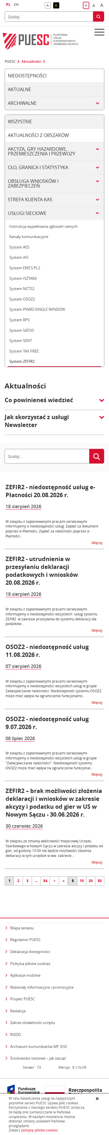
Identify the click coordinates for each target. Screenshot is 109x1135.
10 (82, 880)
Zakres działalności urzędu (32, 1022)
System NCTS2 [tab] (21, 288)
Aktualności (31, 61)
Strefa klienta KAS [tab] (30, 199)
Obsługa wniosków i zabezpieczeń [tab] (33, 183)
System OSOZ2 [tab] (22, 299)
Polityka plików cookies (30, 963)
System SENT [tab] (20, 340)
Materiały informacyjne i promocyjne (42, 987)
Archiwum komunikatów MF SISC (38, 1046)
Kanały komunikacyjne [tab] (28, 236)
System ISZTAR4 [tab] (23, 278)
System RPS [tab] (19, 319)
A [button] (49, 5)
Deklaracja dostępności (30, 951)
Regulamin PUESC (25, 939)
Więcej (97, 542)
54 (45, 880)
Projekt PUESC (22, 999)
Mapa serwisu (22, 928)
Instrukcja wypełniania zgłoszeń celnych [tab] (43, 226)
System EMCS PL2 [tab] (24, 267)
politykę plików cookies (39, 1130)
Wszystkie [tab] (20, 121)
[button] (54, 403)
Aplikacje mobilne (25, 975)
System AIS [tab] (18, 257)
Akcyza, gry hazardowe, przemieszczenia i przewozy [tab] (41, 151)
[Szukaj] (98, 16)
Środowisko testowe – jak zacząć (38, 1058)
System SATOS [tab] (21, 330)
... (36, 880)
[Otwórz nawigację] (99, 32)
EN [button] (16, 4)
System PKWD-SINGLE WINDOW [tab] (37, 309)
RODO (15, 1034)
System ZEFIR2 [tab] (22, 361)
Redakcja (18, 1010)
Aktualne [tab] (19, 89)
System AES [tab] (19, 247)
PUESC (10, 61)
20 (91, 880)
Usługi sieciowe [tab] (27, 213)
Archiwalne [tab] (22, 103)
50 (100, 880)
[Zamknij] (98, 1098)
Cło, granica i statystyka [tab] (38, 167)
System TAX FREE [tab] (24, 351)
